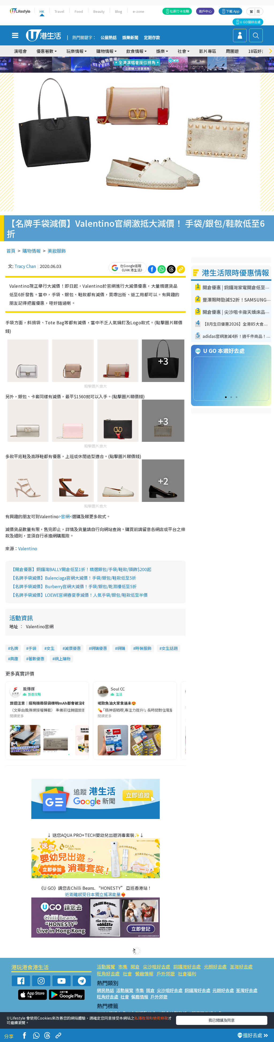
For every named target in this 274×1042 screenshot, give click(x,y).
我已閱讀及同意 (221, 1020)
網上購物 (63, 658)
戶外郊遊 (166, 973)
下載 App (232, 11)
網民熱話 (105, 990)
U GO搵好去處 (250, 21)
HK (42, 11)
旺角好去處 (108, 973)
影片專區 (207, 51)
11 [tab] (146, 65)
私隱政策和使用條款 (151, 1018)
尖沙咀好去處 (156, 966)
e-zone (138, 11)
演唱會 (20, 51)
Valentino (27, 548)
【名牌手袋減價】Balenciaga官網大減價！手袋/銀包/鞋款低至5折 (73, 578)
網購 (121, 648)
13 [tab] (130, 71)
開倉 (135, 966)
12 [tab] (151, 65)
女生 (51, 648)
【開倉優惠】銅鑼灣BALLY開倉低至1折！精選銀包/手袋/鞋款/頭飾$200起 (81, 569)
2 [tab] (130, 58)
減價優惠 (73, 648)
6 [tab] (151, 58)
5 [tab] (146, 58)
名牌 (14, 648)
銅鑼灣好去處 (187, 966)
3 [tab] (135, 58)
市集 (122, 966)
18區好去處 (259, 51)
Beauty (99, 11)
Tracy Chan (25, 266)
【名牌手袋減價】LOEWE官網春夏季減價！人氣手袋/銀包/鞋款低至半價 (79, 595)
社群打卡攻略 (179, 11)
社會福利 (187, 973)
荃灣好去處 (241, 966)
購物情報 (31, 250)
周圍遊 (232, 51)
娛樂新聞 (130, 38)
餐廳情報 (144, 973)
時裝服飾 (143, 648)
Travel (59, 11)
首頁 (11, 250)
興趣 (14, 658)
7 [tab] (125, 65)
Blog (118, 11)
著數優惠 (36, 658)
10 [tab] (141, 65)
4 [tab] (141, 58)
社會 (127, 973)
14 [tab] (135, 71)
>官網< (65, 516)
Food (79, 11)
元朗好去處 (215, 966)
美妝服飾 (57, 250)
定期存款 (152, 38)
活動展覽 (106, 966)
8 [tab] (130, 65)
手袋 (32, 648)
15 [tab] (141, 71)
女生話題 (170, 648)
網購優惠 (99, 648)
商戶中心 (205, 11)
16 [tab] (146, 71)
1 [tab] (125, 58)
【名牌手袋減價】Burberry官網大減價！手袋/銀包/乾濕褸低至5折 (74, 586)
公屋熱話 (109, 38)
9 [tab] (135, 65)
